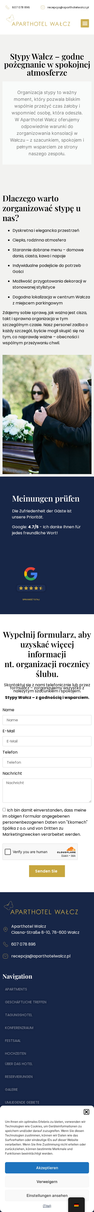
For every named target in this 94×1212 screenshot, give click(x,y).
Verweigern (47, 1181)
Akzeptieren (47, 1167)
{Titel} (47, 1206)
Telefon (10, 752)
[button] (86, 1111)
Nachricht (12, 773)
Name (8, 710)
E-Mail (9, 731)
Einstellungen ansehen (47, 1195)
